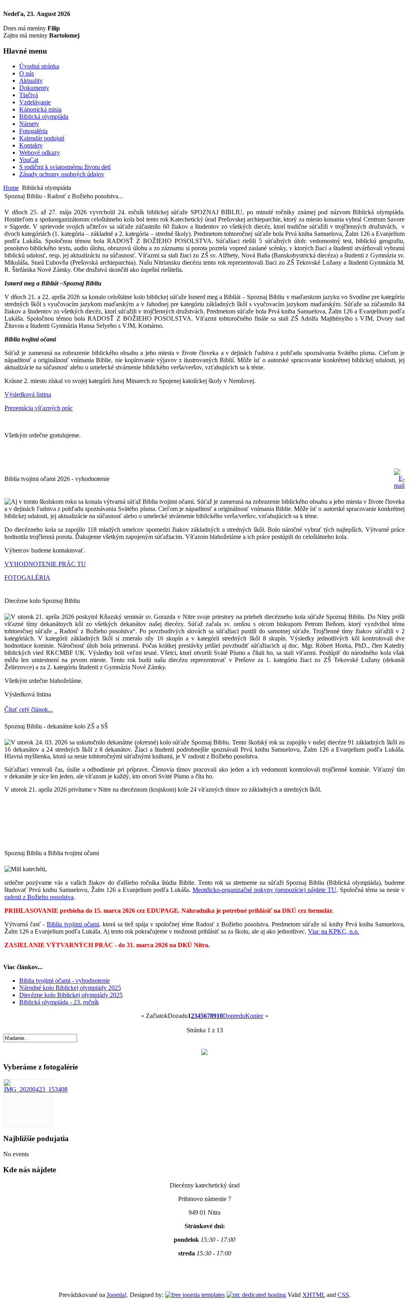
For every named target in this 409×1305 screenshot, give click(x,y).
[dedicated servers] (256, 1294)
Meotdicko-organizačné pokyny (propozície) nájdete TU (264, 889)
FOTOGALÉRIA (27, 577)
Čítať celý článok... (28, 709)
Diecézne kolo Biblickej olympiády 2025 (71, 995)
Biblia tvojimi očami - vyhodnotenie (64, 980)
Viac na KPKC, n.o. (333, 931)
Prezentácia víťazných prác (38, 408)
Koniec (254, 1015)
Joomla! (117, 1294)
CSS (343, 1294)
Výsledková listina (27, 394)
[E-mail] (399, 485)
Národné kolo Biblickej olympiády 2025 (70, 987)
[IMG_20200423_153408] (36, 1089)
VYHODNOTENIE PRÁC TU (45, 564)
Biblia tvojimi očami (73, 924)
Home (11, 187)
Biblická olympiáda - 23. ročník (59, 1002)
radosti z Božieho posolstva (38, 897)
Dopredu (234, 1015)
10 (219, 1015)
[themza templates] (195, 1294)
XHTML (313, 1294)
